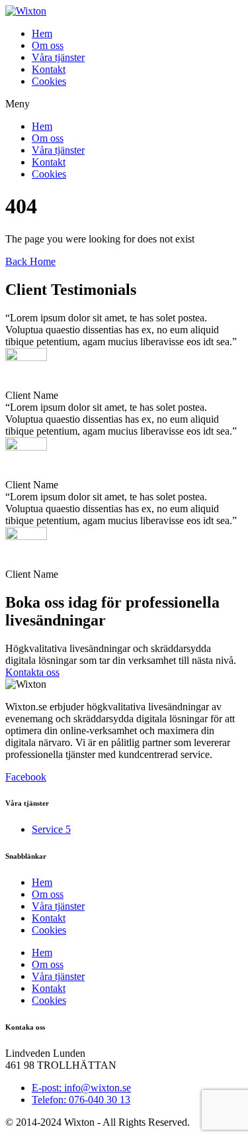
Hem (42, 33)
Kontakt (48, 69)
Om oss (47, 45)
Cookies (49, 81)
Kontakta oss (32, 672)
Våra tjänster (58, 57)
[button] (124, 104)
